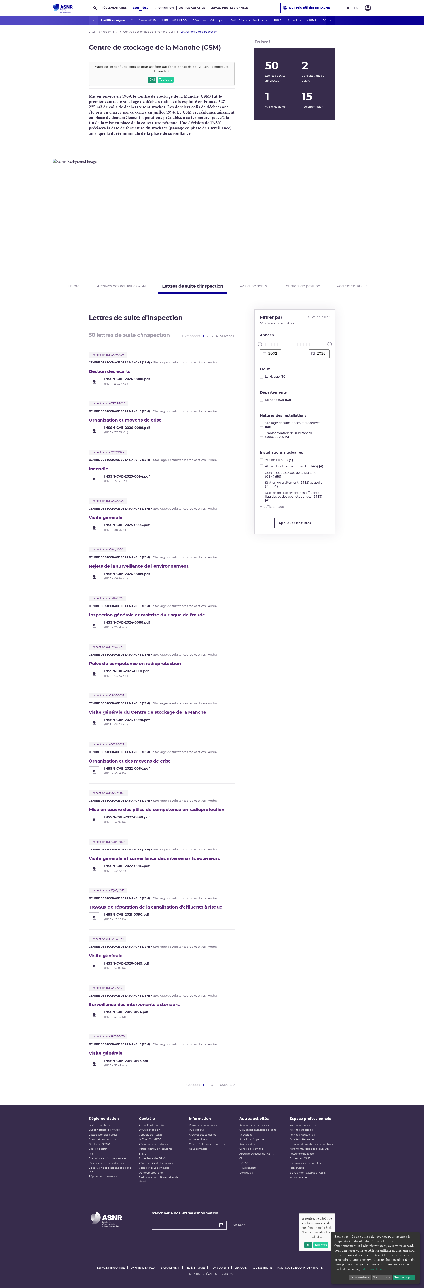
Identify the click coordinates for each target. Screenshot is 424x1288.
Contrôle (140, 8)
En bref (74, 286)
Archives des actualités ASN (121, 286)
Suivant (226, 336)
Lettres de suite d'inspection (192, 286)
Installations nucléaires (303, 1125)
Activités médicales (301, 1130)
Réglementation (114, 8)
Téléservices (297, 1168)
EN (356, 8)
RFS (91, 1154)
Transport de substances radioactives (311, 1144)
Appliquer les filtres (295, 523)
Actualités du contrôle (152, 1125)
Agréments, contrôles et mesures (309, 1149)
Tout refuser (381, 1277)
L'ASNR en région (113, 20)
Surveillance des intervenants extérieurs (134, 1005)
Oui (152, 79)
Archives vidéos (198, 1139)
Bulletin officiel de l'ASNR (309, 8)
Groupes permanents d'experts (257, 1130)
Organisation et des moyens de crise (130, 761)
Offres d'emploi (143, 1267)
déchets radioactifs (163, 102)
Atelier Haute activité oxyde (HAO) (294, 466)
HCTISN (244, 1163)
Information (163, 8)
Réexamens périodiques (209, 20)
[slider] (260, 344)
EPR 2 (277, 20)
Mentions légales (203, 1274)
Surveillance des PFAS (302, 20)
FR (347, 8)
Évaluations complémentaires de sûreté (158, 1179)
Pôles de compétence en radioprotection (135, 664)
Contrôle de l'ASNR (144, 20)
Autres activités (192, 8)
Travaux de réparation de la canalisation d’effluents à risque (155, 907)
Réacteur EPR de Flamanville (156, 1163)
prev (93, 20)
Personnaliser (359, 1277)
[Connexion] (368, 8)
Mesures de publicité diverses (106, 1163)
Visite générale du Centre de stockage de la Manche (147, 712)
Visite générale (106, 518)
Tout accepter (404, 1277)
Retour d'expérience (302, 1154)
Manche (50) (278, 399)
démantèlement (126, 118)
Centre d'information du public (207, 1144)
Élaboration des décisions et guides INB (110, 1170)
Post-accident (247, 1144)
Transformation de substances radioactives (288, 435)
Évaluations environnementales (107, 1158)
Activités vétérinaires (302, 1139)
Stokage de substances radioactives (292, 425)
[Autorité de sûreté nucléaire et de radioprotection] (63, 8)
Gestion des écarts (109, 371)
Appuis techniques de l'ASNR (256, 1154)
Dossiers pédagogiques (203, 1125)
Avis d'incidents (253, 286)
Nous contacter (198, 1149)
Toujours (165, 79)
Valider (239, 1225)
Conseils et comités (251, 1149)
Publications (196, 1130)
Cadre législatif (98, 1149)
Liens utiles (246, 1173)
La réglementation (100, 1125)
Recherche (245, 1135)
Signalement (170, 1267)
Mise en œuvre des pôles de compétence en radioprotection (156, 810)
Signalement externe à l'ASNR (308, 1173)
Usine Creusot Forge (151, 1173)
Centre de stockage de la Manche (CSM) (290, 474)
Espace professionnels (229, 8)
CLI (241, 1158)
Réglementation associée (104, 1176)
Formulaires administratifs (305, 1163)
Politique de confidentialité (300, 1267)
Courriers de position (301, 286)
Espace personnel (111, 1267)
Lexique (241, 1267)
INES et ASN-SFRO (174, 20)
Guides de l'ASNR (99, 1144)
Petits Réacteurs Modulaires (249, 20)
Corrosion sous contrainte (154, 1168)
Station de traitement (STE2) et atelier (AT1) (294, 484)
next (330, 20)
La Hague (276, 376)
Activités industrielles (302, 1135)
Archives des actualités (202, 1135)
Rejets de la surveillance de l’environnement (138, 566)
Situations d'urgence (251, 1139)
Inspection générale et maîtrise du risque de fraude (147, 615)
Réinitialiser (321, 317)
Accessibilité (262, 1267)
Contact (228, 1274)
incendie (98, 469)
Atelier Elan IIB (279, 460)
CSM (205, 96)
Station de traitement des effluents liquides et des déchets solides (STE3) (293, 496)
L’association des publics (103, 1135)
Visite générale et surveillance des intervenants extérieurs (154, 858)
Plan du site (219, 1267)
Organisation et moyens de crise (125, 420)
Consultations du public (103, 1139)
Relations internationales (254, 1125)
